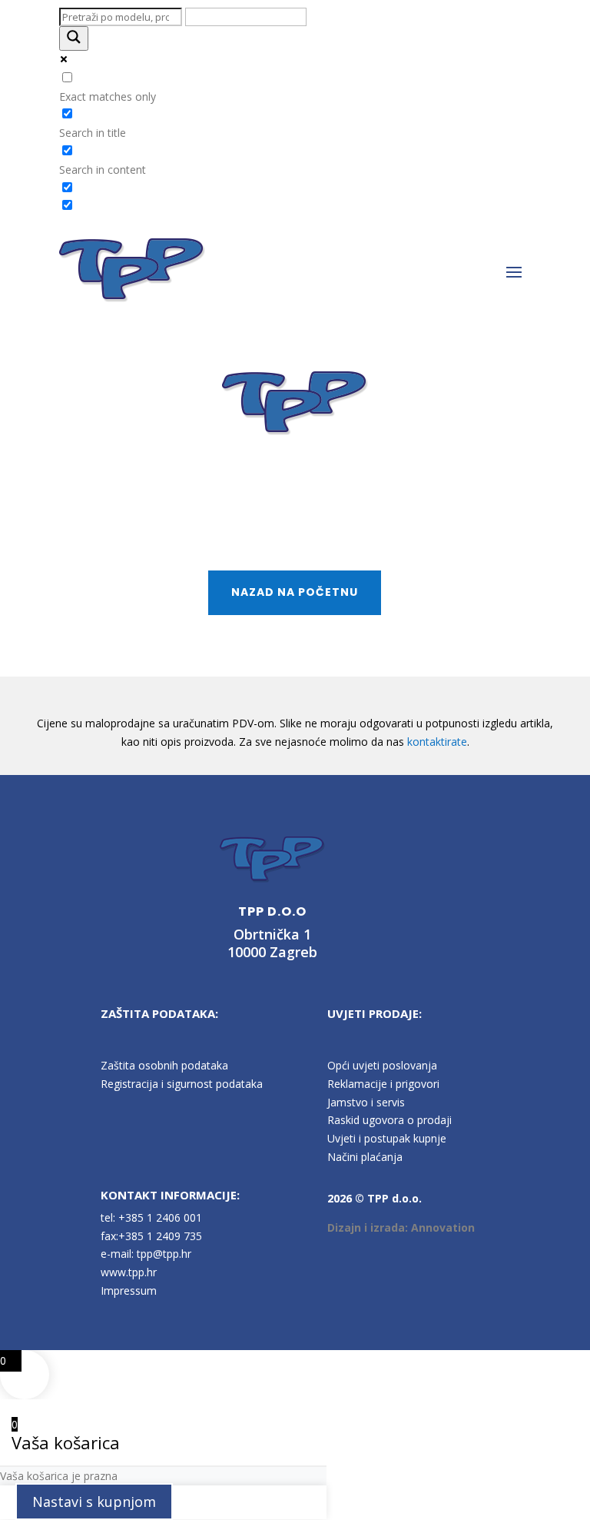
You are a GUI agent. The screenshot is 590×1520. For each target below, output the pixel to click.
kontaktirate (437, 741)
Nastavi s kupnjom (94, 1501)
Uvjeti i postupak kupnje (386, 1138)
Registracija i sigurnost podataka (182, 1083)
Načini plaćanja (365, 1156)
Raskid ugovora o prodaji (389, 1120)
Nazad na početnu (294, 592)
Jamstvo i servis (366, 1102)
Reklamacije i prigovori (383, 1083)
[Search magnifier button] (73, 38)
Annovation (443, 1227)
